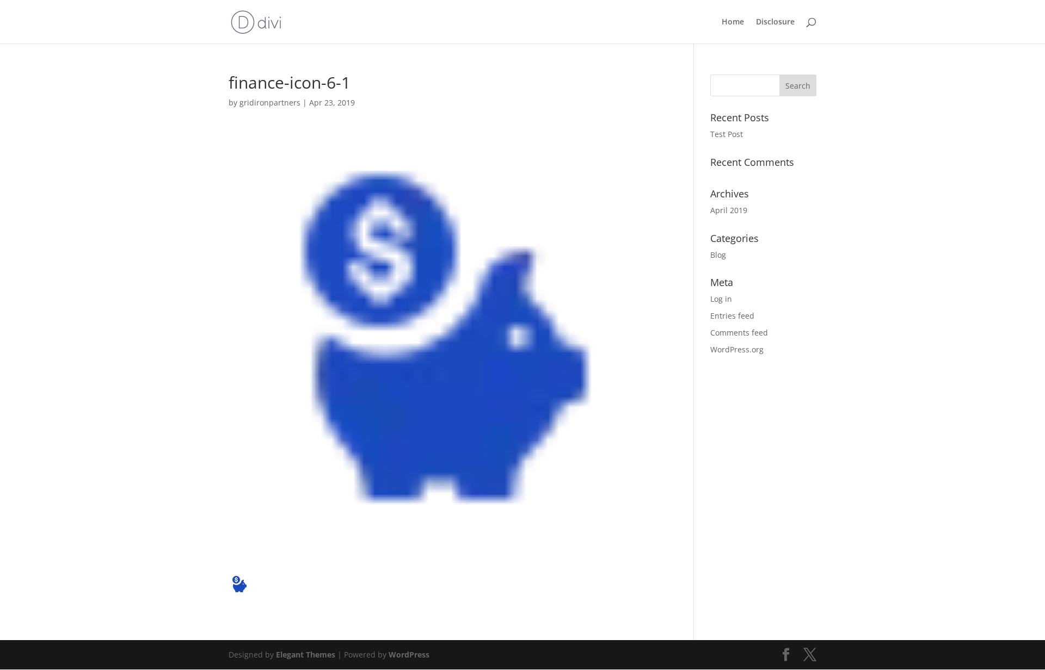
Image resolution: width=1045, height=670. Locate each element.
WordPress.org (737, 349)
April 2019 (728, 210)
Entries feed (732, 316)
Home (733, 22)
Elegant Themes (305, 654)
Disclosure (775, 22)
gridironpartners (269, 102)
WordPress (409, 654)
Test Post (726, 134)
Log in (721, 299)
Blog (718, 255)
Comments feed (739, 332)
